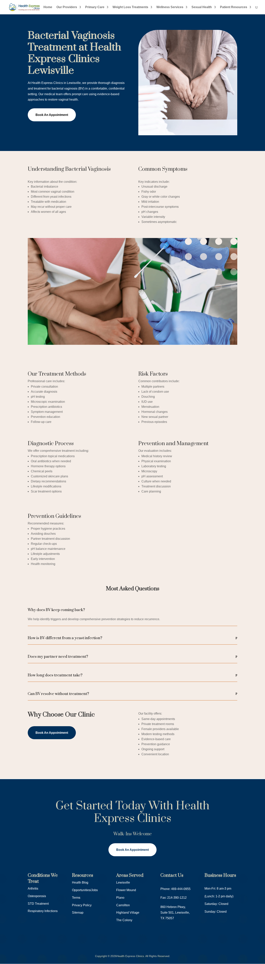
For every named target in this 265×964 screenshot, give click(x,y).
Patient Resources (233, 7)
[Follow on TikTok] (54, 939)
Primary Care (94, 7)
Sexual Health (201, 7)
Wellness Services (169, 7)
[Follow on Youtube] (46, 939)
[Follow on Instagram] (39, 939)
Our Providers (66, 7)
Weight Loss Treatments (130, 7)
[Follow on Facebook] (31, 939)
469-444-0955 (181, 889)
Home (47, 7)
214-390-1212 (177, 897)
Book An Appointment (52, 114)
